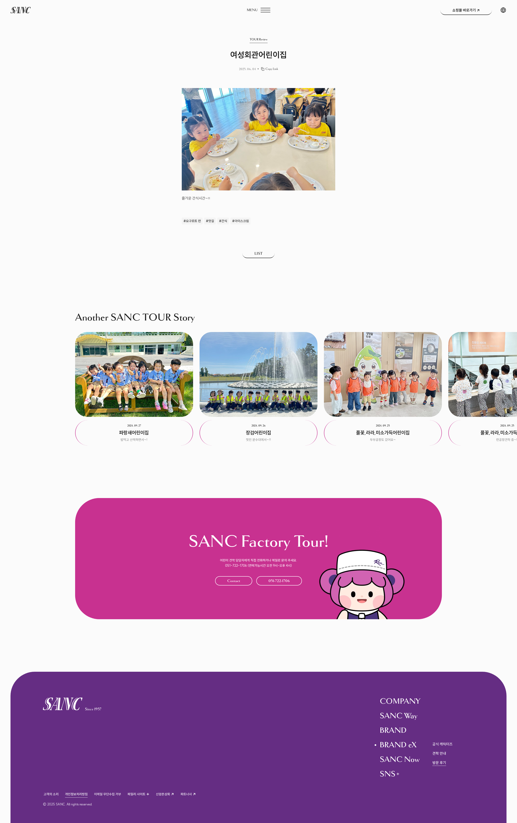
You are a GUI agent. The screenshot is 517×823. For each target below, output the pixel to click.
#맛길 (210, 221)
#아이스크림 (240, 221)
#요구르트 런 (192, 221)
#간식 (223, 221)
